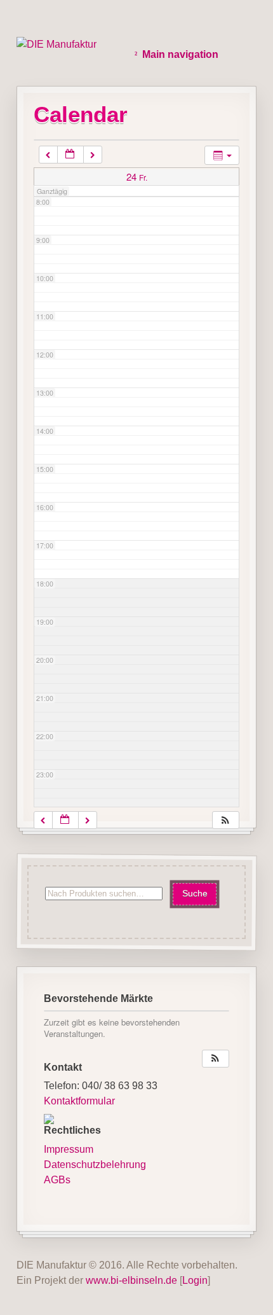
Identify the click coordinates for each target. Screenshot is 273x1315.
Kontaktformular (79, 1101)
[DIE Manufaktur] (57, 44)
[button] (225, 820)
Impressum (68, 1149)
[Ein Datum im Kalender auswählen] (70, 155)
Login (195, 1280)
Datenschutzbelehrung (95, 1164)
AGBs (57, 1179)
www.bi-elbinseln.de (131, 1280)
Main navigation (180, 54)
